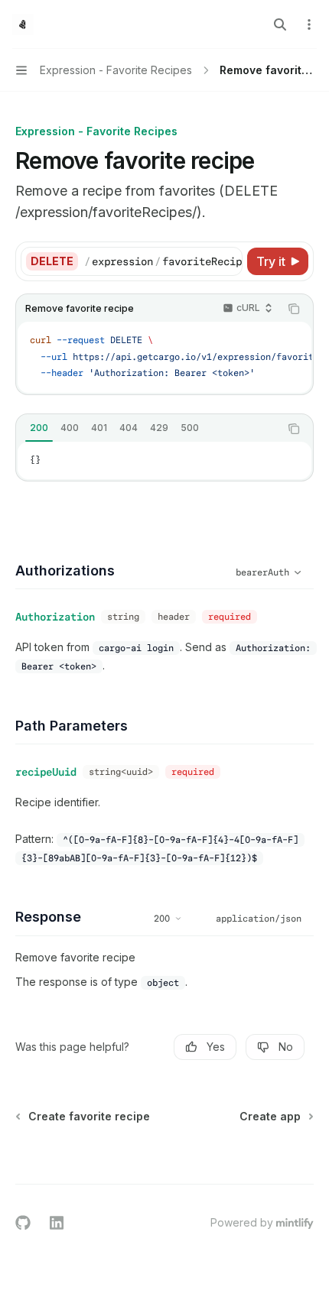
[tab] (39, 428)
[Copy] (228, 261)
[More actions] (309, 24)
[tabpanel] (164, 461)
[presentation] (163, 261)
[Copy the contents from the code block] (294, 309)
